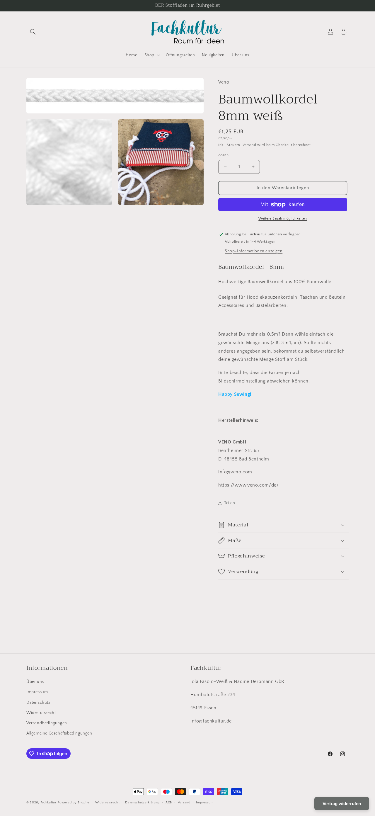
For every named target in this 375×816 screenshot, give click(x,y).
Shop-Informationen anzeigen (253, 251)
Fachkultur (48, 802)
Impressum (37, 692)
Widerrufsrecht (41, 712)
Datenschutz (38, 702)
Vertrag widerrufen (342, 803)
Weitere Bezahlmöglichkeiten (282, 218)
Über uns (35, 681)
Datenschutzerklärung (142, 802)
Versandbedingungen (46, 723)
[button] (32, 31)
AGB (169, 802)
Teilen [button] (229, 503)
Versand (249, 145)
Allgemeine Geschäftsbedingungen (59, 733)
